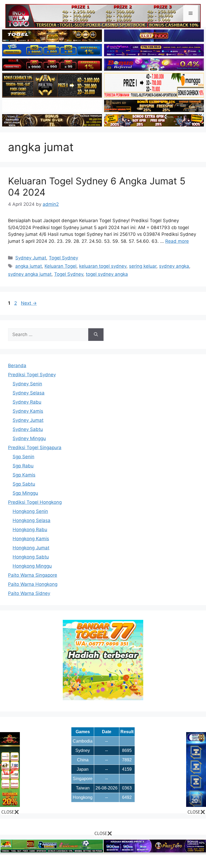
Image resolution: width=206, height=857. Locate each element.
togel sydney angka (107, 274)
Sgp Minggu (25, 493)
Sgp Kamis (24, 475)
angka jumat (28, 266)
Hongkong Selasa (31, 520)
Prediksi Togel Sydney (32, 374)
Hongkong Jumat (31, 547)
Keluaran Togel (60, 266)
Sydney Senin (27, 383)
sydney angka (174, 266)
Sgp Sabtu (24, 484)
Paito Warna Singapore (32, 575)
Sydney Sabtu (28, 429)
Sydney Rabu (27, 402)
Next (29, 303)
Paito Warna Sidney (29, 593)
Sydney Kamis (28, 411)
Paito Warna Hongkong (32, 584)
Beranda (17, 365)
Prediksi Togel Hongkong (35, 502)
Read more (177, 241)
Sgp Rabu (23, 465)
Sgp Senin (23, 456)
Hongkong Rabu (30, 529)
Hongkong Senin (30, 511)
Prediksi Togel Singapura (34, 447)
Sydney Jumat (30, 257)
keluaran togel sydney (102, 266)
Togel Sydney (63, 257)
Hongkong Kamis (31, 538)
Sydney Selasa (29, 393)
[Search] (96, 334)
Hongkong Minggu (32, 566)
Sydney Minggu (29, 438)
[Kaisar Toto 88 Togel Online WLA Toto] (10, 805)
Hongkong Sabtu (31, 557)
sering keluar (142, 266)
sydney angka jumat (30, 274)
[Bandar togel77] (103, 698)
